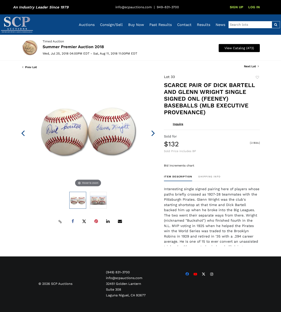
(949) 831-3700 (118, 272)
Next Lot (250, 66)
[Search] (276, 24)
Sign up (236, 7)
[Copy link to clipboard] (60, 221)
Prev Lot (30, 67)
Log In (254, 7)
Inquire (178, 124)
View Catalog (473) (239, 48)
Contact (184, 24)
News (220, 24)
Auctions (87, 24)
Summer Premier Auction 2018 (73, 46)
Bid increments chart (179, 165)
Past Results (160, 24)
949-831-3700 (168, 7)
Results (203, 24)
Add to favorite (257, 77)
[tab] (178, 178)
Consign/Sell (111, 24)
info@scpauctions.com (133, 7)
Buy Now (136, 24)
